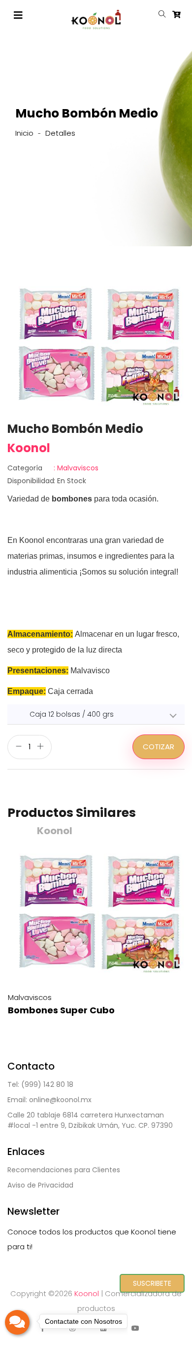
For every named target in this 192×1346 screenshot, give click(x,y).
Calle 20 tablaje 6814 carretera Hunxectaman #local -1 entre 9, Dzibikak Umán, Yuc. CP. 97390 (90, 1120)
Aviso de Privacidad (40, 1185)
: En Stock (46, 481)
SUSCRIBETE (152, 1283)
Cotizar (158, 746)
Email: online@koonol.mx (49, 1100)
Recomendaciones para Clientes (63, 1170)
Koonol (86, 1293)
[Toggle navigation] (18, 15)
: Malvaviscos (52, 468)
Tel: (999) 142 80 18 (40, 1084)
